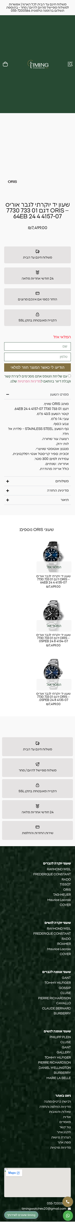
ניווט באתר (63, 1095)
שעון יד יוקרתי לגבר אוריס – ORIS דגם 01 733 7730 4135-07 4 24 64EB (53, 579)
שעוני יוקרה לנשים (58, 922)
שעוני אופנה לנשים (57, 1031)
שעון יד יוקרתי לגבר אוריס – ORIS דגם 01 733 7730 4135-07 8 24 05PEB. (53, 697)
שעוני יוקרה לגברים (57, 863)
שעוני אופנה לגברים (56, 972)
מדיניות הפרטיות (29, 381)
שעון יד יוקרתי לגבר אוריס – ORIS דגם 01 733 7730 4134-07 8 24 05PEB (53, 638)
